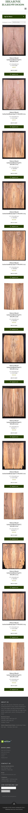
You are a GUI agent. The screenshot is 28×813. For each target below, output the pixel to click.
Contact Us (4, 754)
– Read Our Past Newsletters (8, 796)
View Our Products (5, 750)
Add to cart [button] (14, 70)
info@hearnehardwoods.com (8, 774)
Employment (4, 757)
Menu (25, 8)
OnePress (7, 809)
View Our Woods (5, 752)
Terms (2, 756)
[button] (14, 74)
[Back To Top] (14, 804)
